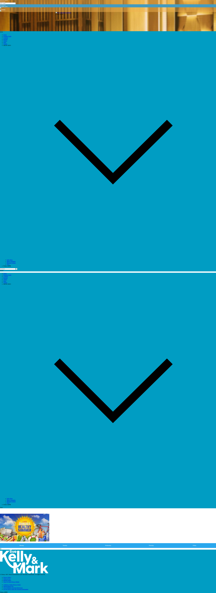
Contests (5, 38)
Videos (5, 41)
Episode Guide (7, 36)
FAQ (8, 264)
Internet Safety (7, 580)
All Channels (2, 1)
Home (5, 35)
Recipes (5, 39)
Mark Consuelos (11, 261)
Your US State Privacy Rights (11, 582)
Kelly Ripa (10, 260)
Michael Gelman (11, 263)
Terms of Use (7, 579)
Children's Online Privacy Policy (12, 584)
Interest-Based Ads (8, 586)
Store (4, 42)
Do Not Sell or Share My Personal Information (15, 589)
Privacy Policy (7, 577)
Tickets (5, 44)
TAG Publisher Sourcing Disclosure (13, 588)
